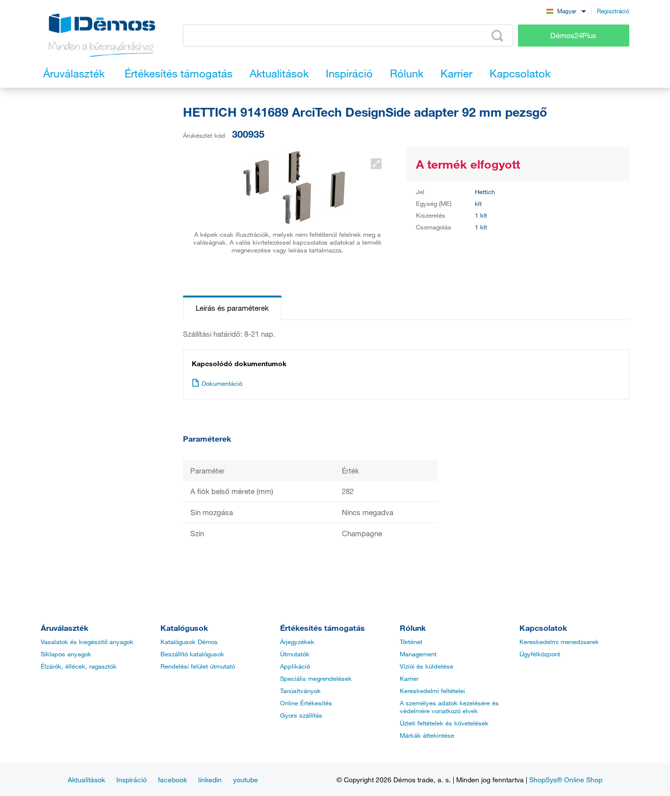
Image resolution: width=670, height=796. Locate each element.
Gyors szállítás (301, 715)
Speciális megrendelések (316, 678)
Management (418, 654)
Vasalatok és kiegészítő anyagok (87, 642)
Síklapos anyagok (66, 654)
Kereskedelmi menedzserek (559, 642)
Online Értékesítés (306, 703)
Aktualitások (86, 779)
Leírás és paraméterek (232, 307)
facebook (172, 779)
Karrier (409, 678)
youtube (245, 779)
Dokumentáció (222, 383)
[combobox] (566, 10)
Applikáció (295, 666)
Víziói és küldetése (426, 666)
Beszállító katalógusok (192, 654)
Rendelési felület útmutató (197, 666)
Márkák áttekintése (427, 735)
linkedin (210, 779)
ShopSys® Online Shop (565, 779)
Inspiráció (131, 779)
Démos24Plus (573, 35)
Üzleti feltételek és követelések (444, 723)
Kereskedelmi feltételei (432, 691)
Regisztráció (613, 11)
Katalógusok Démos (189, 642)
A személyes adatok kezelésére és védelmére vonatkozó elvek (449, 707)
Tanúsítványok (300, 691)
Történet (411, 642)
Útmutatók (294, 654)
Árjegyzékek (297, 642)
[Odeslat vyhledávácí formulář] (497, 35)
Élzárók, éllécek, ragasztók (79, 666)
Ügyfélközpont (539, 654)
